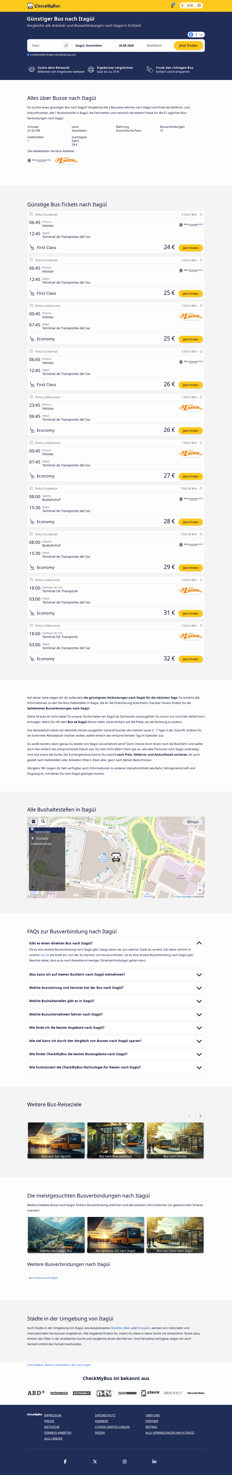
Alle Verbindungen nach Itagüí (170, 1433)
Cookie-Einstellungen (112, 1427)
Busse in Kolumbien (57, 1365)
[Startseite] (43, 6)
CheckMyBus (35, 1365)
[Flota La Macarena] (66, 161)
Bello (127, 1328)
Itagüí (195, 822)
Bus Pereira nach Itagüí (43, 1278)
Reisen (100, 1433)
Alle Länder (53, 1439)
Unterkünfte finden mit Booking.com (53, 54)
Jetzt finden (190, 248)
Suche (45, 955)
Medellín (116, 1328)
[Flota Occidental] (39, 161)
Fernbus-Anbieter (57, 1433)
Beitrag (151, 1427)
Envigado (143, 1328)
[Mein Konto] (172, 5)
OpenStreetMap (184, 896)
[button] (116, 857)
